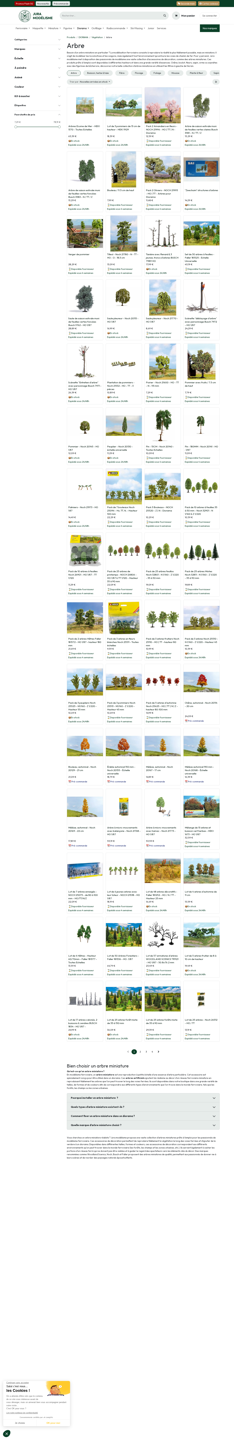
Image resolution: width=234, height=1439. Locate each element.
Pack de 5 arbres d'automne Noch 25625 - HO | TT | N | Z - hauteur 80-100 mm (162, 706)
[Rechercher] (165, 16)
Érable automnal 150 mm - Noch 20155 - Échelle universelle (121, 770)
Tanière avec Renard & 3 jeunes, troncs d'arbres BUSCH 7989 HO (162, 257)
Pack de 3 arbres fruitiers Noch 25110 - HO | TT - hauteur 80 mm (162, 642)
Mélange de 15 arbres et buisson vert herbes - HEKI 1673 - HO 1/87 (199, 831)
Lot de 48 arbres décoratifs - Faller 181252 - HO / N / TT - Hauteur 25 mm (161, 895)
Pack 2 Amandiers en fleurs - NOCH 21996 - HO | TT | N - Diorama (161, 129)
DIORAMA (83, 37)
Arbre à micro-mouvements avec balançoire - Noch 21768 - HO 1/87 (124, 831)
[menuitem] (22, 28)
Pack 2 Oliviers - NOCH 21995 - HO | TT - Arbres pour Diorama (162, 193)
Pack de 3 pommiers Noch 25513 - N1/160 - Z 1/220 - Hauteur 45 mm (121, 706)
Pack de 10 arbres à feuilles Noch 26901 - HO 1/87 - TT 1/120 (83, 574)
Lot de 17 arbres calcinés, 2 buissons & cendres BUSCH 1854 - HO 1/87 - (82, 1023)
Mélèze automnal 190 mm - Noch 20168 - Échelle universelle (199, 770)
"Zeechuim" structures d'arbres (201, 190)
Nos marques (210, 28)
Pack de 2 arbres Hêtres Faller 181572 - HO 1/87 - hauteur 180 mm (84, 642)
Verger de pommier (78, 254)
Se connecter (209, 15)
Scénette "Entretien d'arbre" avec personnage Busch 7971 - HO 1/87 (84, 386)
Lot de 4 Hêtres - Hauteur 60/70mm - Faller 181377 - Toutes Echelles (82, 959)
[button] (90, 82)
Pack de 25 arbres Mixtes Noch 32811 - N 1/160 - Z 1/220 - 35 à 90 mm (201, 574)
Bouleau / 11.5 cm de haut (120, 190)
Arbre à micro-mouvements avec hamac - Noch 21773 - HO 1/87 (161, 831)
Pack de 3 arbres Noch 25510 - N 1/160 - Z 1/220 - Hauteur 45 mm (201, 642)
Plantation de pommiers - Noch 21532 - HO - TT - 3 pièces (121, 386)
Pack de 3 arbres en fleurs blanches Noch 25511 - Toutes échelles (123, 642)
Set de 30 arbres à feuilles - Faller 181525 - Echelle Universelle (199, 257)
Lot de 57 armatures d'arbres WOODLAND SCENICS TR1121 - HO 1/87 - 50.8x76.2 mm (162, 959)
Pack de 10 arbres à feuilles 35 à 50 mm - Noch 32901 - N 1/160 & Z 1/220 (201, 510)
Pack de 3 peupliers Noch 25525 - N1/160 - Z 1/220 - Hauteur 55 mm (82, 706)
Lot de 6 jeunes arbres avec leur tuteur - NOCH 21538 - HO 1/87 (123, 895)
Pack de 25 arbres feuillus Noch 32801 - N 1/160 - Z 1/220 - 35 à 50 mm (162, 574)
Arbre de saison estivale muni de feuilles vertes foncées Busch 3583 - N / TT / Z (84, 193)
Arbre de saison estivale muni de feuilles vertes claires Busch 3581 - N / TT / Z (201, 129)
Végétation (97, 37)
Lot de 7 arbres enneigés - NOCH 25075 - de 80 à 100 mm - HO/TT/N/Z (83, 895)
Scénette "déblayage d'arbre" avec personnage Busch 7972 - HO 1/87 (201, 322)
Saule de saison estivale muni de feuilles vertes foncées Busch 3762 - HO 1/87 (83, 322)
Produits (71, 37)
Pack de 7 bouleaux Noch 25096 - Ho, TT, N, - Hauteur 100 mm (122, 510)
